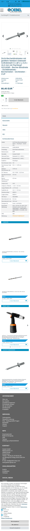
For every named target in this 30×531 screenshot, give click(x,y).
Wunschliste (5, 105)
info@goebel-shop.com (16, 6)
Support (4, 426)
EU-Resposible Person (8, 138)
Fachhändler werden (8, 404)
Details (4, 116)
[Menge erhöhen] (6, 99)
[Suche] (28, 15)
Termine (4, 439)
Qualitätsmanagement (8, 402)
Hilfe (3, 437)
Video (3, 129)
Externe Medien (8, 513)
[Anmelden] (15, 1)
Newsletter (5, 422)
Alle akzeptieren (15, 521)
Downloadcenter (7, 434)
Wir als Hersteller (7, 406)
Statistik (6, 511)
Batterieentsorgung (7, 436)
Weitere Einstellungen (6, 518)
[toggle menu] (2, 10)
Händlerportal (6, 407)
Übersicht (4, 125)
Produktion (5, 409)
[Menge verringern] (6, 101)
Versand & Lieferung (8, 419)
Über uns (5, 399)
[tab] (15, 116)
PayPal (5, 514)
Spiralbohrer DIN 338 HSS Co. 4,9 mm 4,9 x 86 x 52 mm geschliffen (13, 292)
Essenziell (6, 509)
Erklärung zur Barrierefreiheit (10, 440)
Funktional (6, 516)
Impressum (24, 504)
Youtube (4, 481)
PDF (3, 134)
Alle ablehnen (15, 524)
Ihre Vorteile (5, 401)
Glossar (4, 424)
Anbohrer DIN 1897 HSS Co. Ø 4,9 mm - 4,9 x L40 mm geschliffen (13, 252)
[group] (15, 238)
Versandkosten (15, 108)
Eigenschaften (6, 120)
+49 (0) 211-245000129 (15, 4)
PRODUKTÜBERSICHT (18, 216)
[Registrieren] (19, 1)
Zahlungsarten (6, 417)
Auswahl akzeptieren (15, 528)
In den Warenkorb (18, 100)
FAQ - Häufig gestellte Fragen (10, 421)
